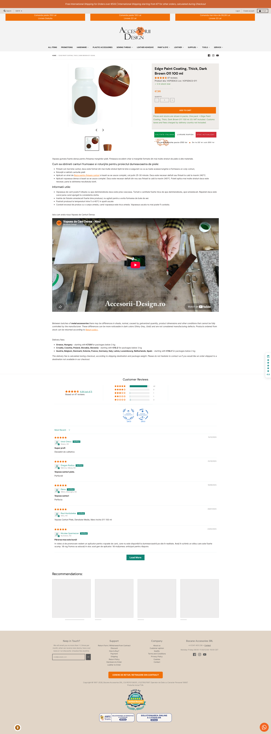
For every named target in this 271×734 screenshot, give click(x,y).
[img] (60, 437)
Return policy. (92, 329)
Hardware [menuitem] (82, 47)
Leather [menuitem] (178, 47)
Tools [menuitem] (205, 47)
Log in (238, 11)
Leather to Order (114, 665)
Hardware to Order (114, 662)
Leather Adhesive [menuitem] (145, 47)
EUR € (18, 11)
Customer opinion (157, 648)
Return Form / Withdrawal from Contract (114, 645)
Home (54, 55)
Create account (248, 11)
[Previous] (97, 130)
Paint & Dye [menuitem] (163, 47)
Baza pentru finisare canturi (87, 175)
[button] (161, 78)
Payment (114, 654)
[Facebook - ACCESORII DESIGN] (209, 55)
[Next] (103, 130)
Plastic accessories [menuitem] (102, 47)
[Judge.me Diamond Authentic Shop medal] (128, 414)
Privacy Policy (157, 656)
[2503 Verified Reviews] (135, 711)
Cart (264, 11)
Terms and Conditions (157, 654)
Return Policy (114, 659)
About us (156, 645)
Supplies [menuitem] (192, 47)
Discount (114, 648)
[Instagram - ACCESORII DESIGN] (213, 55)
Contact (157, 662)
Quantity (158, 96)
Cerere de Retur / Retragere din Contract (135, 675)
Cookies (157, 659)
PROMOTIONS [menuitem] (67, 47)
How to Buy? (114, 651)
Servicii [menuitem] (217, 47)
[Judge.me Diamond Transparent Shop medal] (142, 414)
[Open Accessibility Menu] (17, 727)
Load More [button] (135, 557)
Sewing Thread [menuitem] (124, 47)
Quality (157, 651)
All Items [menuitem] (52, 47)
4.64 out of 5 (86, 391)
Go (88, 657)
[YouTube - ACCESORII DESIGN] (217, 55)
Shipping (114, 656)
